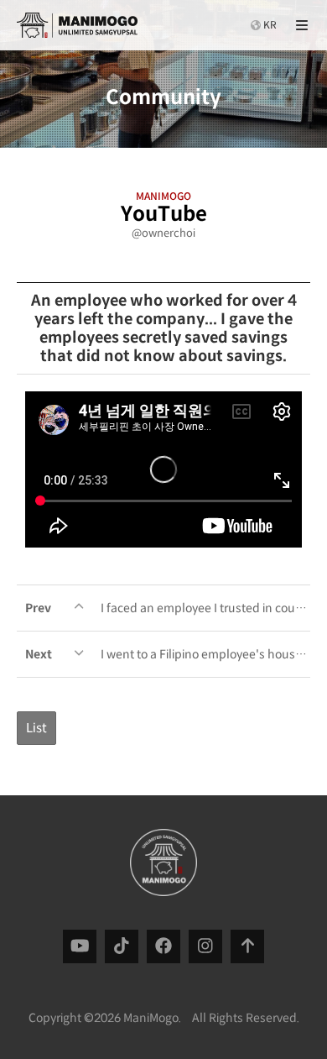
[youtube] (80, 946)
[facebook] (163, 946)
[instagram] (205, 946)
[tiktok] (121, 946)
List (36, 728)
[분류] (302, 25)
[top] (247, 946)
